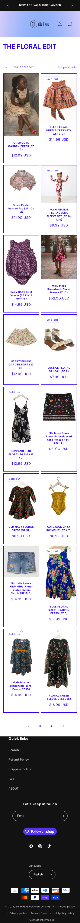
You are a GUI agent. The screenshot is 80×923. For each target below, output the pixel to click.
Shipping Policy (20, 769)
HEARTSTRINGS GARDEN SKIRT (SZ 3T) (21, 365)
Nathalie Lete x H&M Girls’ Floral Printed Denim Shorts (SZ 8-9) (21, 588)
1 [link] (17, 726)
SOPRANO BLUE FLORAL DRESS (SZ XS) (21, 454)
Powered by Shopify (41, 906)
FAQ (11, 779)
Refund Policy (19, 759)
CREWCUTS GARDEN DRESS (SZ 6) (21, 146)
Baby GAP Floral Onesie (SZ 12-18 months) (21, 295)
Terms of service (41, 913)
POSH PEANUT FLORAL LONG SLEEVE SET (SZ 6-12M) (58, 214)
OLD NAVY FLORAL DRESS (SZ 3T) (21, 528)
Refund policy (66, 906)
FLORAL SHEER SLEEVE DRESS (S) (59, 697)
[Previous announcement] (8, 5)
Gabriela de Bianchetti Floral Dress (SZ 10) (21, 686)
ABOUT (14, 788)
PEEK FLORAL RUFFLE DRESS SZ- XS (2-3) (58, 130)
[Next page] (63, 726)
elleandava (22, 906)
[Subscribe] (62, 816)
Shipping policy (64, 913)
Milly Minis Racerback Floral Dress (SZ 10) (58, 289)
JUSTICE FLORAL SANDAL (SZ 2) (59, 369)
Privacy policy (18, 913)
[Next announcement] (72, 5)
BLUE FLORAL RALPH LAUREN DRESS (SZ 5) (58, 610)
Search (14, 750)
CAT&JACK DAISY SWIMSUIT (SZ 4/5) (58, 528)
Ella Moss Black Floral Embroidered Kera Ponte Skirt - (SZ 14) (59, 438)
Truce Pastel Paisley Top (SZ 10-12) (21, 208)
